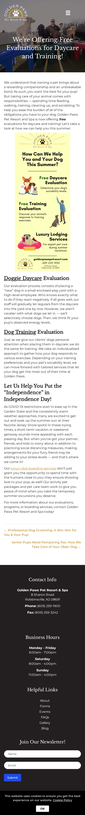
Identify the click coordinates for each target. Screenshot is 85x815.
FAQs (45, 717)
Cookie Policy (62, 800)
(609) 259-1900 (48, 606)
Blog (45, 728)
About (45, 701)
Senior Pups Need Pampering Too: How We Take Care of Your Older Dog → (46, 544)
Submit (12, 777)
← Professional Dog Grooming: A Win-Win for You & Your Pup (40, 532)
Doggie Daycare (23, 278)
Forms (45, 706)
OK (42, 808)
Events (44, 712)
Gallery (45, 723)
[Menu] (68, 13)
